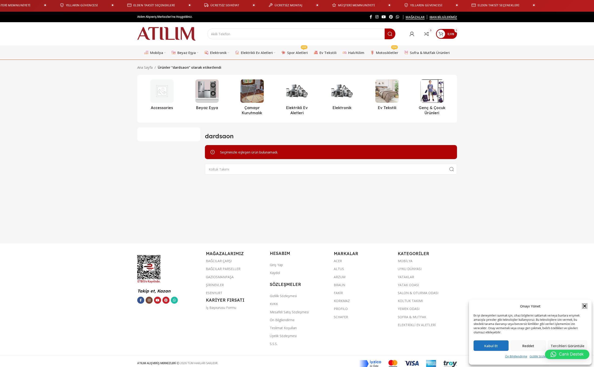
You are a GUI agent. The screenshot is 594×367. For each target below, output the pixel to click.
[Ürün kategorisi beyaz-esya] (207, 96)
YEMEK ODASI (408, 308)
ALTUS (339, 269)
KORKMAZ (342, 301)
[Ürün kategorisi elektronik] (342, 96)
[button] (584, 306)
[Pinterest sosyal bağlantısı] (390, 16)
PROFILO (341, 308)
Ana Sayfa (145, 67)
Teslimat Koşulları (283, 328)
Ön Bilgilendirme (516, 356)
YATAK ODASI (408, 285)
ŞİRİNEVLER (215, 285)
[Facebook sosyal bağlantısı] (371, 16)
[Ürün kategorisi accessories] (162, 96)
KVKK (274, 304)
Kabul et (491, 345)
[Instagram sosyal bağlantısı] (377, 16)
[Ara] (390, 34)
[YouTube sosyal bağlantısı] (383, 16)
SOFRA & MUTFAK (412, 317)
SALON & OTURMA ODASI (418, 293)
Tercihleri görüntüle (567, 345)
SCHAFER (341, 317)
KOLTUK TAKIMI (410, 301)
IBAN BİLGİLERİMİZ (443, 17)
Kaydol (275, 273)
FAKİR (338, 293)
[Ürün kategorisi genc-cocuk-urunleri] (432, 98)
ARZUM (339, 277)
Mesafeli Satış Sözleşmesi (289, 312)
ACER (338, 261)
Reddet (528, 345)
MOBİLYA (405, 261)
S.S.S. (274, 344)
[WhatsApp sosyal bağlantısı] (397, 16)
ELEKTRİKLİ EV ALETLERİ (417, 325)
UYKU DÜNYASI (410, 269)
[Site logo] (166, 33)
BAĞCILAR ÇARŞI (219, 261)
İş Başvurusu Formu (221, 307)
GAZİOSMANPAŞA (220, 277)
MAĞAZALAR (415, 17)
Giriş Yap (276, 265)
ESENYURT (214, 293)
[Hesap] (412, 34)
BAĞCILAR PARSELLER (223, 269)
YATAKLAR (406, 277)
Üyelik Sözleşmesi (283, 336)
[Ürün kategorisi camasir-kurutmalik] (252, 98)
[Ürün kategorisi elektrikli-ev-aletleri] (297, 98)
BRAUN (339, 285)
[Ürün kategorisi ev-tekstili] (387, 96)
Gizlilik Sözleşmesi (541, 356)
